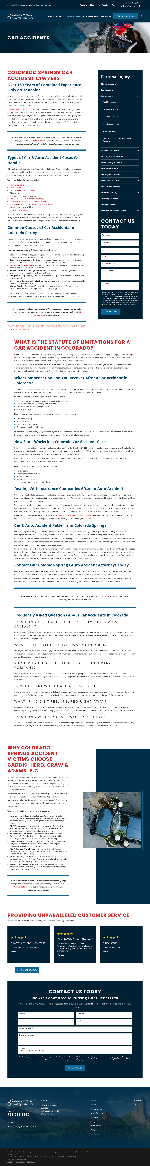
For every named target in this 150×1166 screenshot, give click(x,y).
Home (93, 1105)
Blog (92, 5)
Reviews (83, 5)
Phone (104, 249)
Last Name (106, 242)
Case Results (102, 5)
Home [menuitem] (51, 16)
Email (104, 256)
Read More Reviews (27, 970)
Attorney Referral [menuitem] (90, 16)
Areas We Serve (97, 1113)
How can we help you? (110, 270)
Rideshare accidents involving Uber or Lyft (27, 199)
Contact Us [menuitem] (106, 16)
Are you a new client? (109, 264)
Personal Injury (97, 1109)
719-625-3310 (132, 6)
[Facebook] (135, 1105)
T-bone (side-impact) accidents (22, 190)
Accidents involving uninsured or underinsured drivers (32, 204)
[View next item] (12, 970)
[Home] (20, 16)
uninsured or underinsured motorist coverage (72, 515)
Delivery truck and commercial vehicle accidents (29, 201)
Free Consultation (125, 16)
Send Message (111, 311)
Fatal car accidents (17, 185)
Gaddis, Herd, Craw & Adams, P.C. (23, 109)
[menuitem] (120, 84)
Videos (114, 5)
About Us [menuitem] (60, 16)
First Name (106, 235)
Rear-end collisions (17, 187)
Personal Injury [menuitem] (73, 16)
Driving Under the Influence (22, 265)
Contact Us (95, 1134)
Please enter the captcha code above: (115, 286)
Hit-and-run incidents (18, 210)
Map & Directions (48, 1114)
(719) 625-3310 (37, 141)
